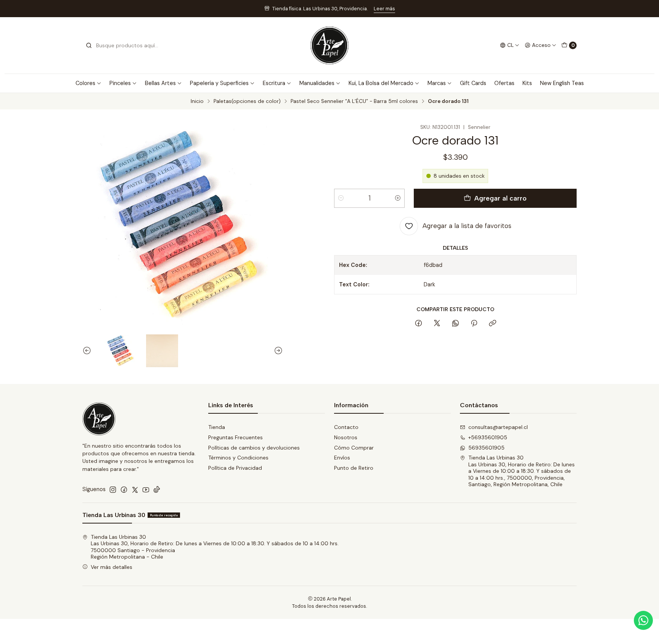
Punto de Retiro (353, 467)
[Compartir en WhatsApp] (455, 324)
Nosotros (345, 437)
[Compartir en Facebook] (418, 324)
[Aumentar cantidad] (397, 198)
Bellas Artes (160, 83)
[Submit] (88, 45)
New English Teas (562, 83)
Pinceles (120, 83)
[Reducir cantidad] (340, 198)
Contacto (346, 427)
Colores (85, 83)
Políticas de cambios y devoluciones (254, 447)
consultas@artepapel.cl (498, 427)
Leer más (384, 8)
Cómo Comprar (354, 447)
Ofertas (504, 83)
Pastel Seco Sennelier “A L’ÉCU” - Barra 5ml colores (354, 101)
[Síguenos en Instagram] (113, 489)
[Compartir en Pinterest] (474, 324)
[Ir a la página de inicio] (329, 45)
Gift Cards (473, 83)
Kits (527, 83)
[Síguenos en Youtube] (145, 489)
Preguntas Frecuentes (235, 437)
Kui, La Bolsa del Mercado (381, 83)
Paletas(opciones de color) (247, 101)
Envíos (342, 457)
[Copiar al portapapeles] (492, 324)
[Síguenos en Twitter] (135, 489)
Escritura (274, 83)
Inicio (197, 101)
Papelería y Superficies (219, 83)
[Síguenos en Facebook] (124, 489)
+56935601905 (487, 437)
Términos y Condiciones (238, 457)
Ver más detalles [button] (111, 567)
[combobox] (124, 45)
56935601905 (486, 447)
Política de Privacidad (235, 467)
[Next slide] (277, 350)
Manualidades (316, 83)
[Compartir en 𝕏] (437, 324)
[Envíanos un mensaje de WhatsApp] (643, 620)
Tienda (216, 427)
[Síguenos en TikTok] (157, 489)
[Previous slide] (88, 350)
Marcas (437, 83)
